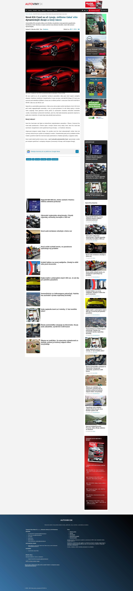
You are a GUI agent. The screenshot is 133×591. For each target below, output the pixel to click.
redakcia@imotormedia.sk (41, 541)
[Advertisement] (53, 181)
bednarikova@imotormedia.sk (40, 533)
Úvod (27, 14)
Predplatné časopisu (94, 10)
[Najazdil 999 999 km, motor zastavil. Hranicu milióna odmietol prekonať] (33, 211)
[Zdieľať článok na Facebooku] (70, 29)
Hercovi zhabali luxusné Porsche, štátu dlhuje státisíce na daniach (95, 428)
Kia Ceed (37, 159)
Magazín (44, 10)
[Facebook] (82, 10)
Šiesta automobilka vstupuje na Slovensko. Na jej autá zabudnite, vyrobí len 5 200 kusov (59, 326)
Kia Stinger (43, 159)
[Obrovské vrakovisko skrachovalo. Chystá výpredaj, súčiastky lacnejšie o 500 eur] (33, 227)
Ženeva (49, 159)
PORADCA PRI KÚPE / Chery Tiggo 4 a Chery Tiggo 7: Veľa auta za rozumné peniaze (96, 502)
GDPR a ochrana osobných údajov (33, 561)
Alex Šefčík (95, 161)
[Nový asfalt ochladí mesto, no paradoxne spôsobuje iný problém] (33, 258)
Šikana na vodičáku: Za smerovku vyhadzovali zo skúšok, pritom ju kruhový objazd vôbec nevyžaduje (59, 342)
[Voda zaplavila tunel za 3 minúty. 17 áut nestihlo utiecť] (33, 321)
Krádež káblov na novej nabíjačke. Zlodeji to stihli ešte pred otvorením (95, 292)
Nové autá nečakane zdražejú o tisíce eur (56, 231)
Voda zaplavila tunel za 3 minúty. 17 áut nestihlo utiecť (95, 194)
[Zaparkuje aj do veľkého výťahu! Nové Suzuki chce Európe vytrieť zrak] (95, 405)
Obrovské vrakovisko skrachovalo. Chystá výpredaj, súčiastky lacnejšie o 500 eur (57, 216)
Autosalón (29, 159)
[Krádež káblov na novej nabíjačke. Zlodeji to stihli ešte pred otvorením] (33, 274)
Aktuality (35, 10)
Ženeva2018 (55, 159)
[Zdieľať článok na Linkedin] (74, 29)
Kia (33, 159)
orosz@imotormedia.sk (37, 535)
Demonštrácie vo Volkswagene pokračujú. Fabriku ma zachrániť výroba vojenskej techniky (60, 294)
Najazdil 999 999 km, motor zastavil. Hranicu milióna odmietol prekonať (57, 200)
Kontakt (55, 10)
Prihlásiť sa (104, 10)
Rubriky (30, 10)
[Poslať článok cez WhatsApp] (76, 29)
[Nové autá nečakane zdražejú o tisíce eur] (33, 243)
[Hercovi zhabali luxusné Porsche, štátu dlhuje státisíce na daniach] (95, 424)
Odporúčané (49, 10)
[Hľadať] (26, 10)
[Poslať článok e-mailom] (78, 29)
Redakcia (45, 29)
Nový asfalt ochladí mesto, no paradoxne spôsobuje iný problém (56, 247)
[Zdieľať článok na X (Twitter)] (73, 29)
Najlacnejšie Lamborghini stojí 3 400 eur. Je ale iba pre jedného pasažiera (96, 311)
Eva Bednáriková (96, 277)
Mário (94, 258)
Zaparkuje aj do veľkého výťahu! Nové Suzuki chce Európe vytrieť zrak (94, 409)
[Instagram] (87, 10)
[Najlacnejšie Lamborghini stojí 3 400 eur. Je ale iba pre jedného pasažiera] (33, 290)
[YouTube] (85, 10)
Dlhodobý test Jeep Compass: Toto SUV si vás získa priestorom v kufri (96, 471)
